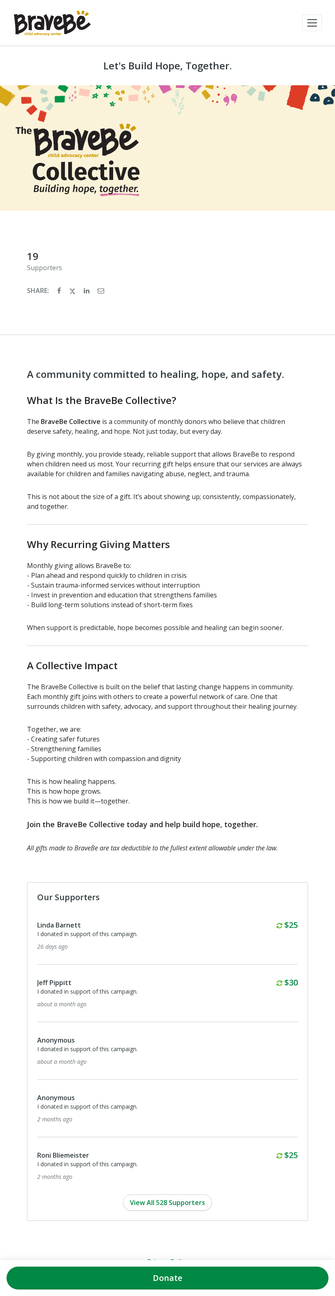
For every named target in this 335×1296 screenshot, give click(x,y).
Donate (167, 1277)
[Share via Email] (101, 290)
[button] (312, 23)
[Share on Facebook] (60, 290)
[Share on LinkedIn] (87, 290)
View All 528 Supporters (167, 1202)
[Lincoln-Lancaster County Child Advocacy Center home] (52, 23)
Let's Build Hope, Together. (167, 65)
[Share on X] (73, 290)
